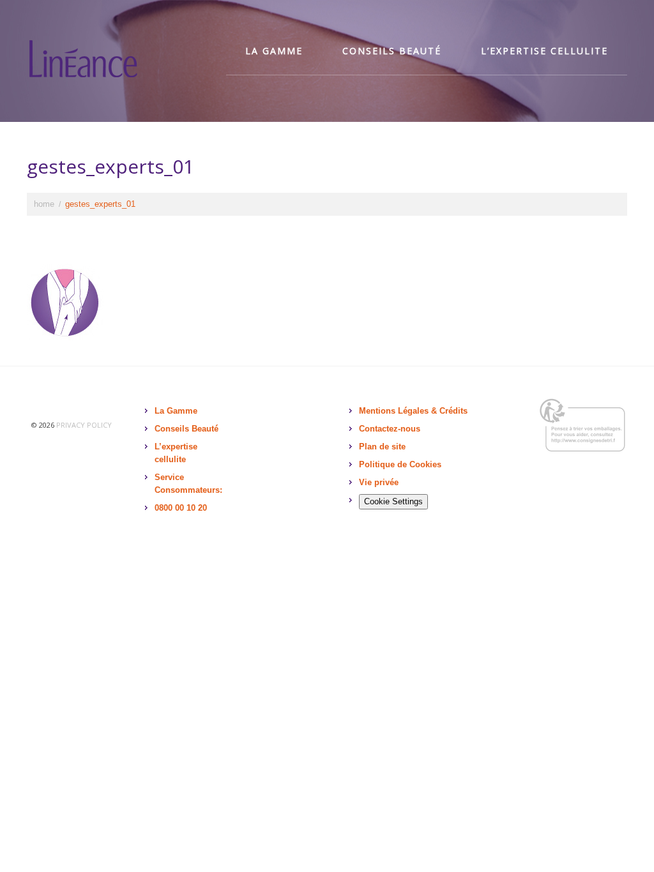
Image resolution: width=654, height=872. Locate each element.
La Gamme (176, 411)
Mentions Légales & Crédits (413, 411)
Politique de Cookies (400, 464)
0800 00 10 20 (181, 508)
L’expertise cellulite (544, 51)
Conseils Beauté (186, 428)
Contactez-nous (389, 428)
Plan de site (382, 446)
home (44, 204)
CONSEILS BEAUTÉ (391, 51)
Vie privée (379, 482)
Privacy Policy (84, 425)
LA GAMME (274, 51)
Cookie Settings (393, 501)
